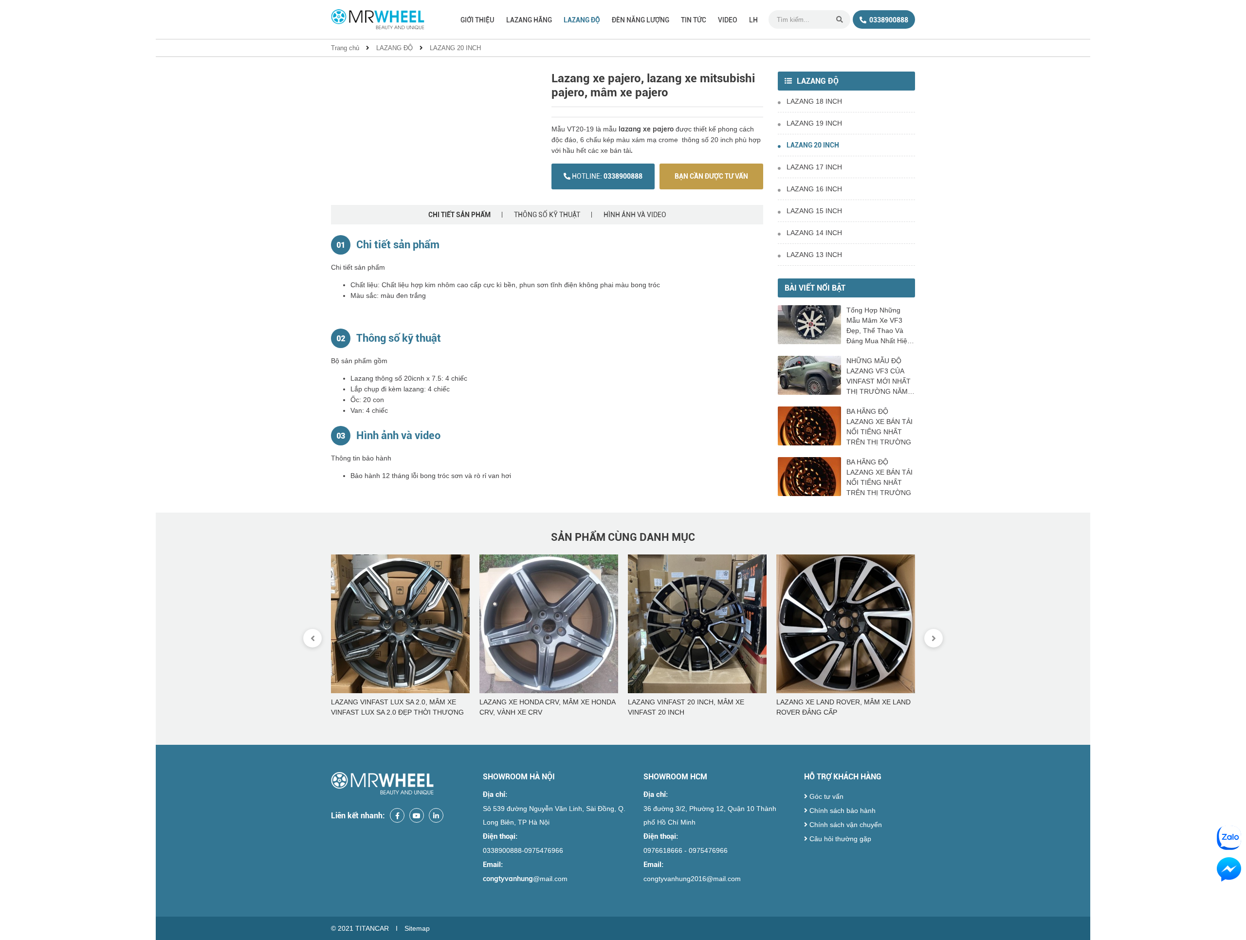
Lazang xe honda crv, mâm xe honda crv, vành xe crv (547, 707)
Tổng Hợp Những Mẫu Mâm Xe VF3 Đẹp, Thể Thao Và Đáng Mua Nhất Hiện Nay (878, 326)
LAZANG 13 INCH (814, 254)
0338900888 (888, 20)
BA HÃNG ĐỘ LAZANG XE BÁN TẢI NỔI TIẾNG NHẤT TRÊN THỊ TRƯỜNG (879, 426)
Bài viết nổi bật (815, 288)
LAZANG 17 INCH (814, 167)
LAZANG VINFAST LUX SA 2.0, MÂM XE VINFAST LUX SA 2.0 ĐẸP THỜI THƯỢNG (397, 707)
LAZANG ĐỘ (582, 20)
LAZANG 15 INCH (814, 211)
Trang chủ (345, 48)
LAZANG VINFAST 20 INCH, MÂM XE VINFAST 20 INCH (686, 707)
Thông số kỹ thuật (547, 215)
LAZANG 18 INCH (814, 101)
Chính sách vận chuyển (844, 825)
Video (727, 20)
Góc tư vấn (825, 796)
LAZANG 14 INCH (814, 233)
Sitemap (417, 928)
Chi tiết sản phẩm (459, 215)
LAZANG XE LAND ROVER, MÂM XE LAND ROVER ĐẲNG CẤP (843, 707)
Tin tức (693, 20)
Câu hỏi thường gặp (839, 839)
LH (753, 20)
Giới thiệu (477, 20)
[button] (933, 638)
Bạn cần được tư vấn (711, 176)
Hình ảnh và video (635, 215)
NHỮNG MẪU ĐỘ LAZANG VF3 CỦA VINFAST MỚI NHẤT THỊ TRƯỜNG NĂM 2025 (878, 377)
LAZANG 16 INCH (814, 189)
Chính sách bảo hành (841, 810)
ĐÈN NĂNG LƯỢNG (640, 20)
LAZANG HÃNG (529, 20)
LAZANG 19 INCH (814, 123)
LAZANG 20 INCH (455, 48)
